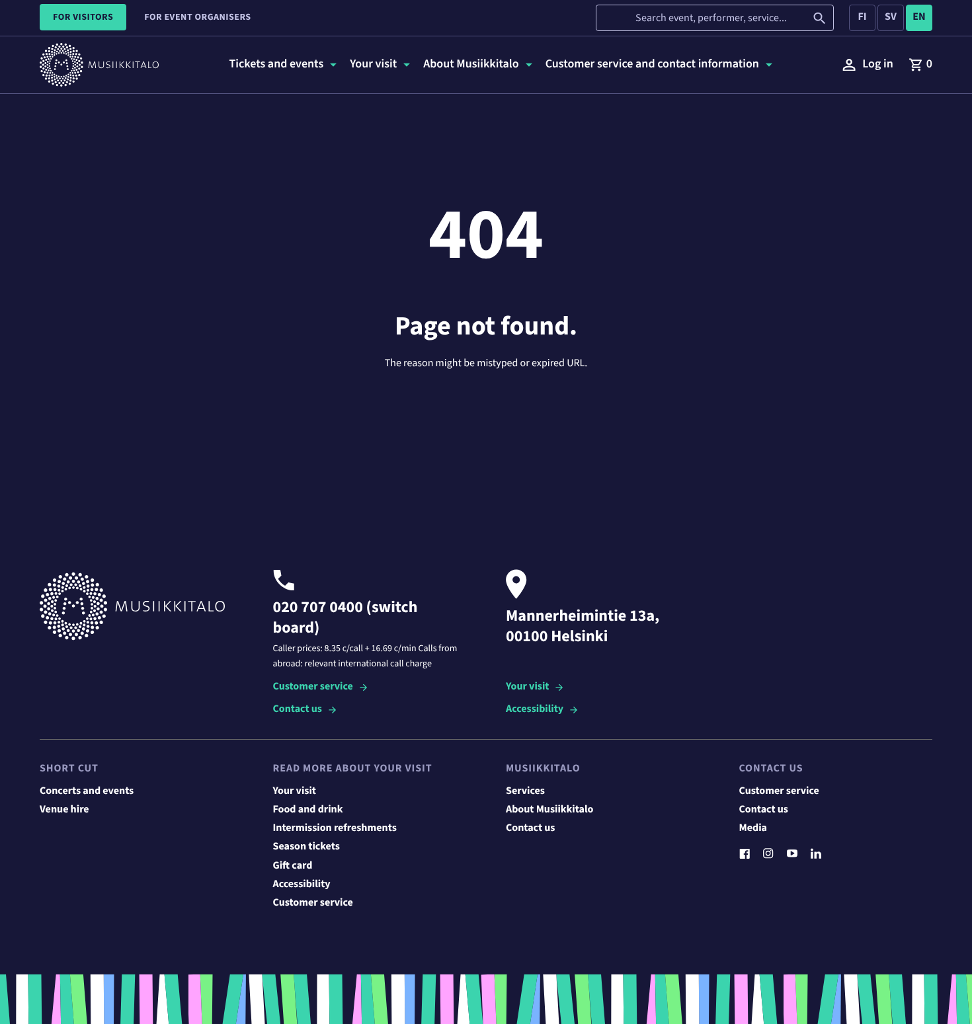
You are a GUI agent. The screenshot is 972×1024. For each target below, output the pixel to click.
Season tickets (306, 847)
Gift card (293, 866)
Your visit (527, 687)
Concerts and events (87, 791)
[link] (920, 65)
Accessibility (534, 709)
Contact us (297, 709)
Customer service (313, 687)
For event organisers (197, 17)
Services (525, 791)
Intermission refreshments (335, 828)
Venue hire (64, 810)
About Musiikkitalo (549, 810)
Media (753, 828)
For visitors (83, 17)
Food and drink (308, 810)
